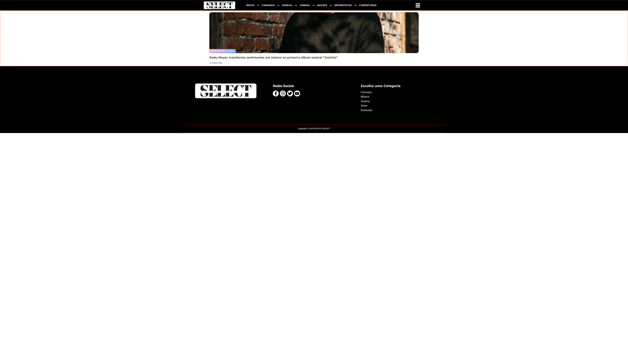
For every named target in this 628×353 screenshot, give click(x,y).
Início (250, 5)
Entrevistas (343, 5)
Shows (322, 5)
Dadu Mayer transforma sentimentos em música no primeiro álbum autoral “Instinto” (273, 57)
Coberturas (368, 5)
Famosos (268, 5)
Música (287, 5)
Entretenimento (219, 51)
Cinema (305, 5)
